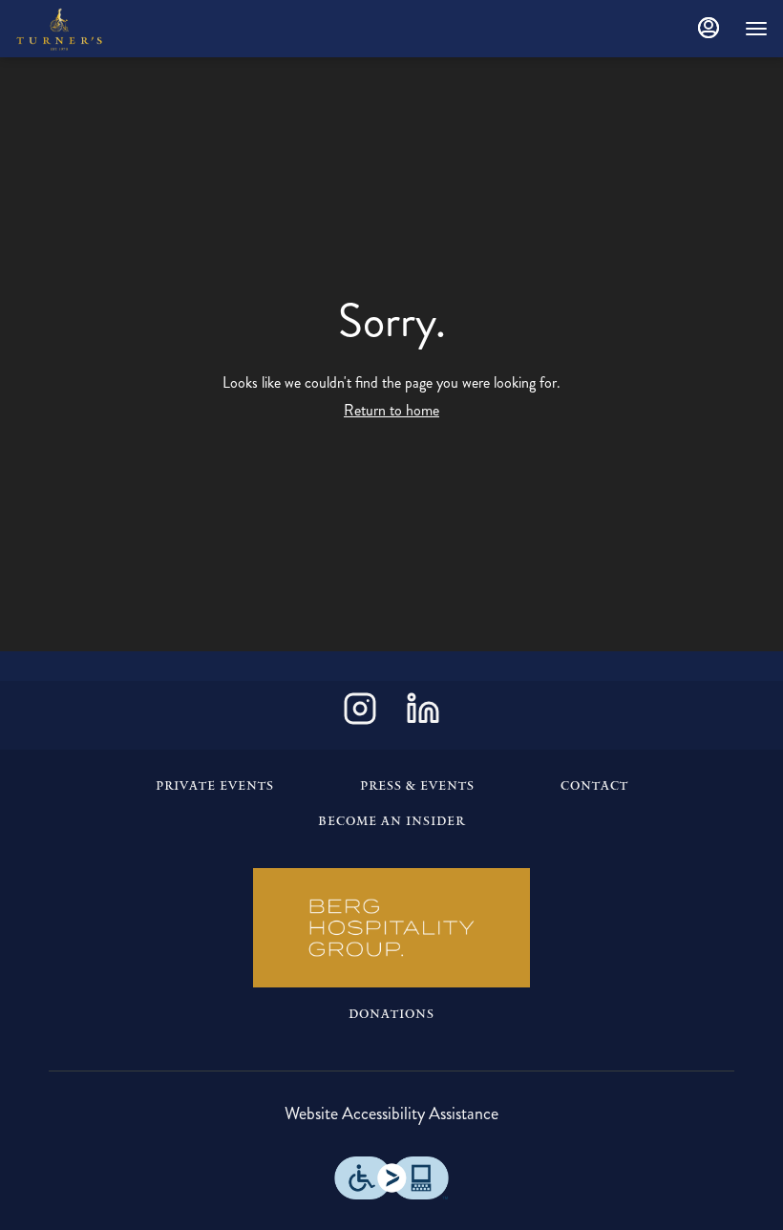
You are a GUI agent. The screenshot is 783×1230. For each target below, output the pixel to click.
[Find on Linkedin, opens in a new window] (423, 714)
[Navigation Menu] (756, 28)
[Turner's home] (101, 29)
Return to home (391, 410)
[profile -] (708, 27)
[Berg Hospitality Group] (391, 927)
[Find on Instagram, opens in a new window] (360, 714)
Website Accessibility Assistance (391, 1114)
